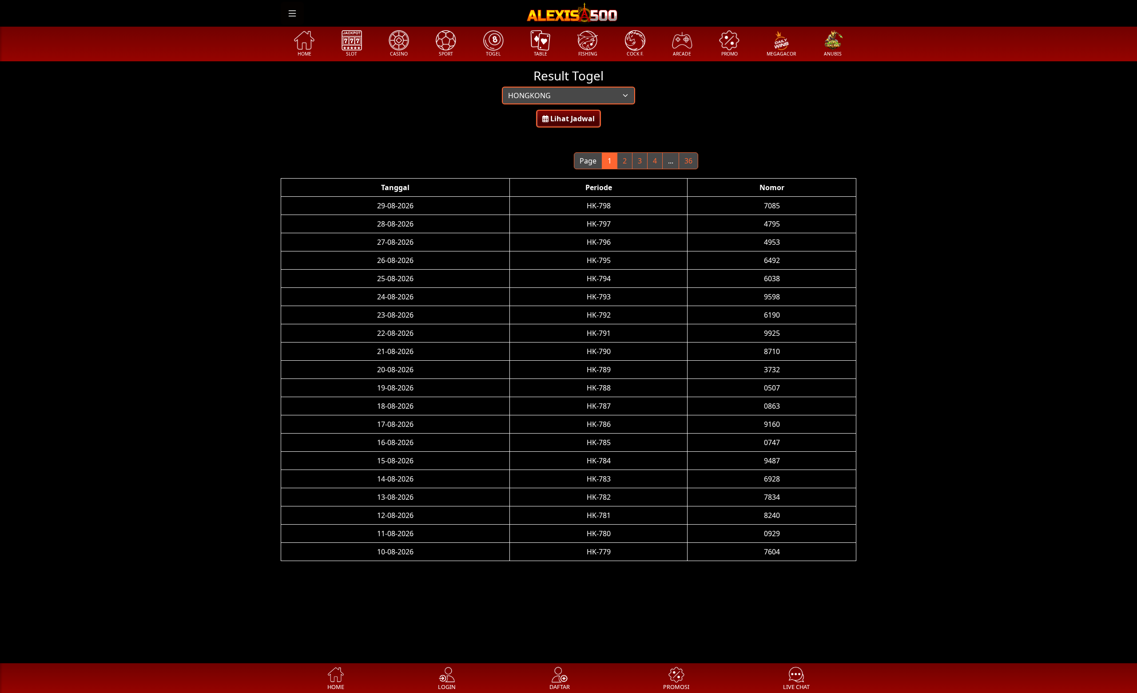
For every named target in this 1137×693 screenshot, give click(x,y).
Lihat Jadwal (572, 118)
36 (688, 161)
